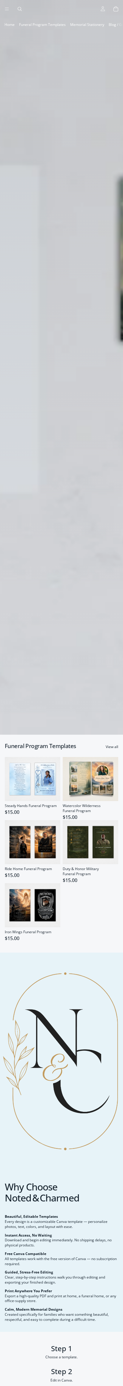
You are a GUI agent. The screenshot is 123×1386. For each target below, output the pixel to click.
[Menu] (7, 9)
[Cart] (115, 8)
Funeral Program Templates (42, 24)
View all (112, 746)
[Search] (19, 8)
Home (9, 24)
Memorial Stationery (87, 24)
